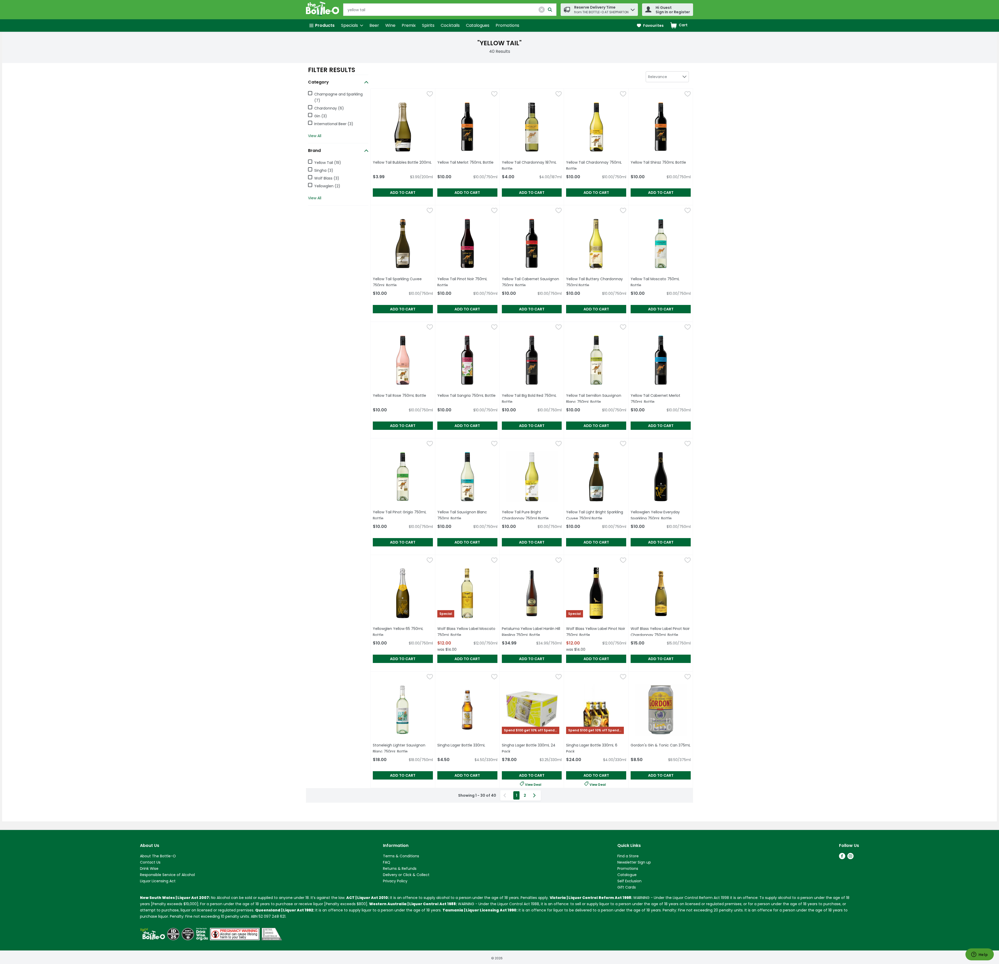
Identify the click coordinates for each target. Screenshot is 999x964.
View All (314, 135)
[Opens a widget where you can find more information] (979, 954)
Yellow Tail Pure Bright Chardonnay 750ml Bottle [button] (532, 515)
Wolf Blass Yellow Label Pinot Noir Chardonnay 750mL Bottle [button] (661, 631)
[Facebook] (842, 858)
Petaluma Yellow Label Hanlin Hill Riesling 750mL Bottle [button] (532, 631)
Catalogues (477, 25)
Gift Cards (626, 887)
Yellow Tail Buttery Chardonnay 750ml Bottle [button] (596, 282)
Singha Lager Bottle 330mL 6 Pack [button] (594, 748)
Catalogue (627, 874)
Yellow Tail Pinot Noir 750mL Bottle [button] (466, 282)
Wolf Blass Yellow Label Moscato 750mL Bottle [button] (467, 631)
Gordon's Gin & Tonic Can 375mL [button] (661, 745)
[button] (541, 9)
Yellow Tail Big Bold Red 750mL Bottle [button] (531, 398)
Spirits (428, 25)
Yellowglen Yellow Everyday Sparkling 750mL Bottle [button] (661, 515)
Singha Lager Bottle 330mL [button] (467, 745)
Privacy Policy (395, 881)
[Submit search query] (550, 9)
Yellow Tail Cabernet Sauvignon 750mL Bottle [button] (532, 282)
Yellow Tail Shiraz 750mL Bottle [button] (661, 162)
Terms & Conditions (401, 856)
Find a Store (628, 856)
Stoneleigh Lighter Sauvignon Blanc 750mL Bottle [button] (403, 748)
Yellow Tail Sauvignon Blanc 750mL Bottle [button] (467, 515)
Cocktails (450, 25)
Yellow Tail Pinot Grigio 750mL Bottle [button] (402, 515)
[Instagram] (850, 858)
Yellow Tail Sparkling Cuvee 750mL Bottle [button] (403, 282)
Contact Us (150, 862)
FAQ (386, 862)
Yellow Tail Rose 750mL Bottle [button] (403, 395)
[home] (323, 10)
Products (325, 25)
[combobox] (667, 76)
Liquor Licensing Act (158, 881)
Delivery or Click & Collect (406, 874)
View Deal (533, 784)
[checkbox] (430, 95)
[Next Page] (535, 795)
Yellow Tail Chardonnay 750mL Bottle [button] (595, 165)
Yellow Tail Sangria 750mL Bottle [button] (467, 395)
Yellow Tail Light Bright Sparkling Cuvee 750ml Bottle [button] (596, 515)
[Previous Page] (505, 795)
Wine (390, 25)
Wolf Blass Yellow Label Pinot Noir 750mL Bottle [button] (596, 631)
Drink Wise (149, 868)
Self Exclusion (629, 881)
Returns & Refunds (400, 868)
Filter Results (331, 70)
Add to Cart (402, 192)
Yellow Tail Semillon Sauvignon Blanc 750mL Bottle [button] (596, 398)
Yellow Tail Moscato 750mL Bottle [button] (659, 282)
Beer (374, 25)
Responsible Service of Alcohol (167, 874)
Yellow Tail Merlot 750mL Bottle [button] (467, 162)
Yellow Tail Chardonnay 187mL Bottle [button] (531, 165)
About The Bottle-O (158, 856)
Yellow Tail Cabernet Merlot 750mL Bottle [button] (661, 398)
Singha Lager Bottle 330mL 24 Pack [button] (530, 748)
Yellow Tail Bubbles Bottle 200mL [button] (403, 162)
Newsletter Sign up (634, 862)
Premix (409, 25)
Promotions (507, 25)
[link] (650, 26)
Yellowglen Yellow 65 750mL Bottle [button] (402, 631)
